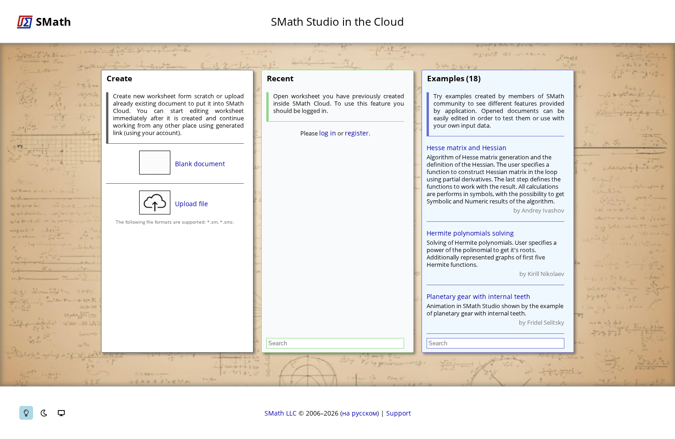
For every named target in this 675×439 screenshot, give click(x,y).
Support (398, 413)
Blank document (200, 163)
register (357, 133)
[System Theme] (61, 413)
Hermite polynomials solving (470, 233)
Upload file (191, 203)
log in (327, 133)
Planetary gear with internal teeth (478, 296)
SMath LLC (280, 413)
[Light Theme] (26, 413)
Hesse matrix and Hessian (466, 147)
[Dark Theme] (44, 413)
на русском (359, 413)
